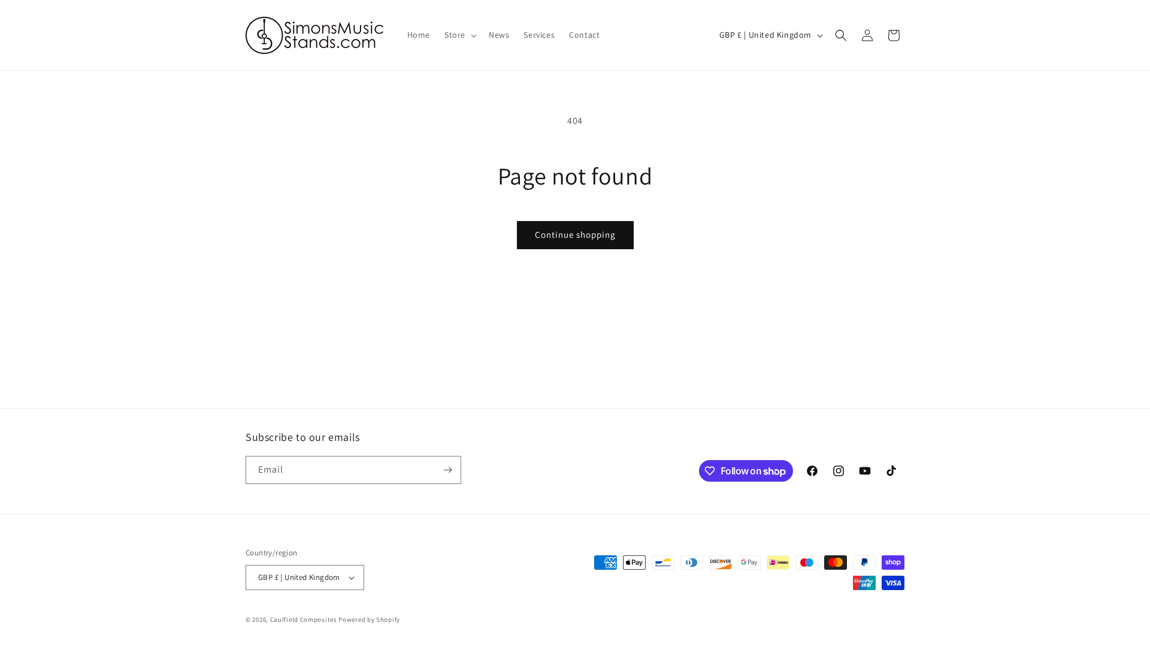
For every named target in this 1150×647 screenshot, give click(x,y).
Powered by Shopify (369, 619)
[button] (459, 34)
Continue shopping (575, 234)
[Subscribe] (447, 470)
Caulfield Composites (304, 619)
